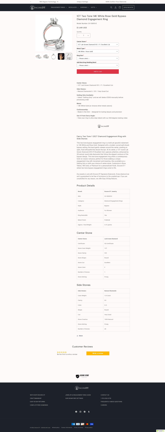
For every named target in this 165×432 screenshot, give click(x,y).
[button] (59, 7)
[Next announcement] (134, 2)
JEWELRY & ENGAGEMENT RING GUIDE (78, 395)
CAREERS (104, 405)
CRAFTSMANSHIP (36, 398)
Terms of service (78, 427)
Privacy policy (88, 427)
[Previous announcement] (31, 2)
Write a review (98, 353)
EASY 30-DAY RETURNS (37, 401)
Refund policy (55, 427)
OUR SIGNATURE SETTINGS (74, 398)
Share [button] (81, 336)
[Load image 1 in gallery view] (38, 56)
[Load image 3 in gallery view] (53, 56)
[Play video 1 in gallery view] (68, 56)
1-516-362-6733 (106, 398)
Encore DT (37, 427)
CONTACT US (105, 395)
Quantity (79, 31)
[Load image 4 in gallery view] (61, 56)
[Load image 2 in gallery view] (46, 56)
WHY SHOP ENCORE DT (37, 395)
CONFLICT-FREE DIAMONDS (39, 405)
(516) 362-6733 (128, 7)
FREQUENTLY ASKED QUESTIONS (111, 401)
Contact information (66, 427)
